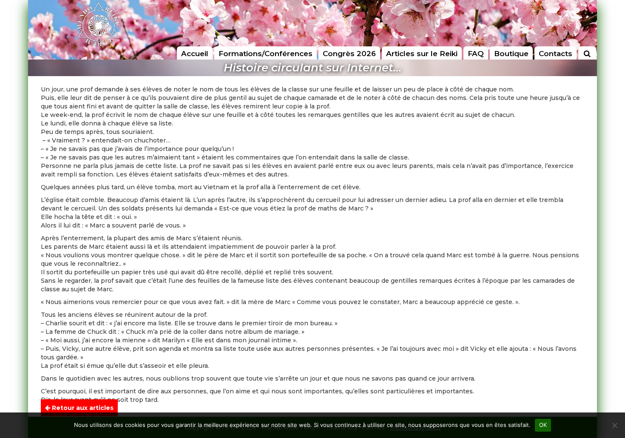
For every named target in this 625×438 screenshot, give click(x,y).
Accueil (194, 53)
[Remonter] (609, 409)
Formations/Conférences (265, 53)
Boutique (511, 53)
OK (543, 424)
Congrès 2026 (349, 53)
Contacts (555, 53)
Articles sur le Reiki (421, 53)
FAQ (476, 53)
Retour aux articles (82, 408)
